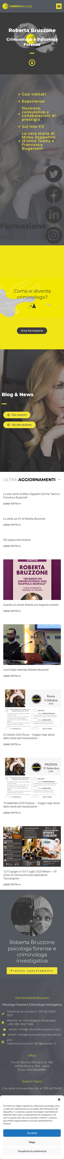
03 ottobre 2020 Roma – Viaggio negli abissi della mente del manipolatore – (29, 736)
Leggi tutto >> (12, 503)
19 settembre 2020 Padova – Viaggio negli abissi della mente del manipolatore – (31, 805)
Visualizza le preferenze (32, 1151)
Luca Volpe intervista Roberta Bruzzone (26, 669)
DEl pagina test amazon (17, 539)
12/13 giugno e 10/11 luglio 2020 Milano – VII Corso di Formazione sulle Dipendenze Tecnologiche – (30, 875)
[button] (59, 1099)
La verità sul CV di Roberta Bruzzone (24, 518)
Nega (32, 1142)
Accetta (32, 1133)
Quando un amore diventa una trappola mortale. (31, 604)
